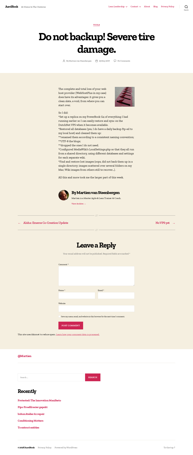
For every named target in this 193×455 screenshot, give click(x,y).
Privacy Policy (167, 6)
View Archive (79, 203)
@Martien (24, 356)
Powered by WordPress (66, 447)
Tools (96, 25)
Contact (134, 6)
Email (101, 290)
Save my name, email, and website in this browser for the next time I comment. (93, 316)
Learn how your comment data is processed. (77, 334)
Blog (155, 6)
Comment (63, 264)
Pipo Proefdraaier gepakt (33, 407)
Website (62, 303)
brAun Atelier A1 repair (31, 414)
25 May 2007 (104, 61)
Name (61, 290)
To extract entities (28, 427)
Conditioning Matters (30, 420)
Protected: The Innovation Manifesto (39, 400)
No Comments (124, 61)
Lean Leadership (116, 6)
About (147, 6)
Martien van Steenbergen (80, 61)
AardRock (11, 6)
